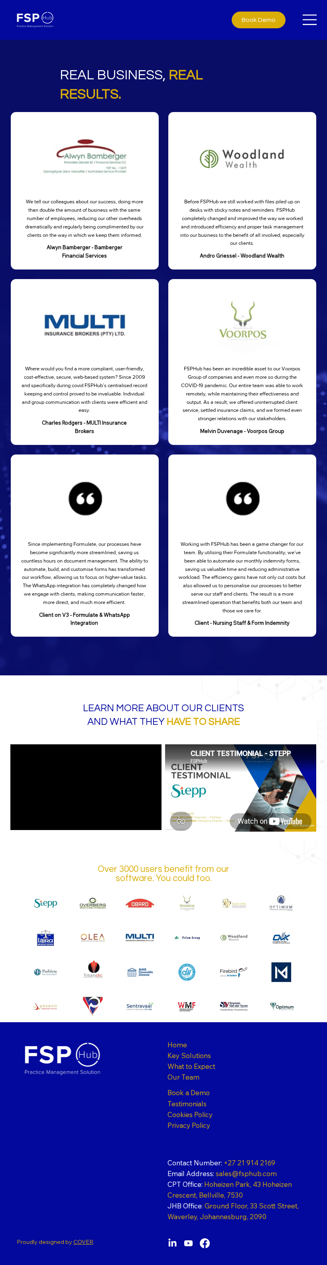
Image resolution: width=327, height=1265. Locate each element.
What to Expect (191, 1066)
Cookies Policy (190, 1114)
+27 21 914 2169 (221, 1163)
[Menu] (310, 20)
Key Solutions (189, 1055)
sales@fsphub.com (222, 1173)
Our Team (183, 1077)
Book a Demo (188, 1092)
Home (177, 1045)
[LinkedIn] (172, 1243)
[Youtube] (188, 1243)
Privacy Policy (188, 1125)
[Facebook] (205, 1243)
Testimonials (187, 1104)
